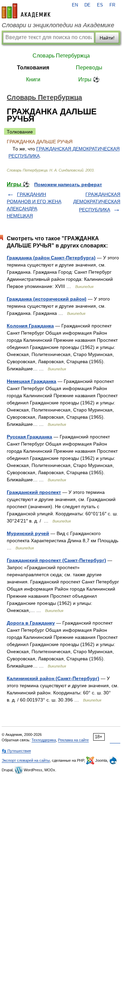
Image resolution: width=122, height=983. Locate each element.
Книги (33, 79)
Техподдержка (44, 740)
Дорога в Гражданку (31, 623)
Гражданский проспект (34, 492)
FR (112, 5)
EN (75, 5)
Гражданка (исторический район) (46, 299)
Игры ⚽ (89, 79)
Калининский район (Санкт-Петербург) (53, 678)
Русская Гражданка (29, 436)
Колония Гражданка (30, 325)
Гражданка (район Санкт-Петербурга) (51, 257)
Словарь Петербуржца (61, 56)
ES (100, 5)
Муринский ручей (28, 533)
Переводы (89, 67)
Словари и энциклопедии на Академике (58, 25)
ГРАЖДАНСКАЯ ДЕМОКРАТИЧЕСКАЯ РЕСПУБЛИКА (96, 202)
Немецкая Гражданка (31, 381)
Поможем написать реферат (68, 184)
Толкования (33, 67)
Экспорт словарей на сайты (26, 760)
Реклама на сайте (73, 740)
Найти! (107, 38)
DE (87, 5)
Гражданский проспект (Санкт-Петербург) (56, 560)
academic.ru (26, 10)
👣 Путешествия (16, 751)
